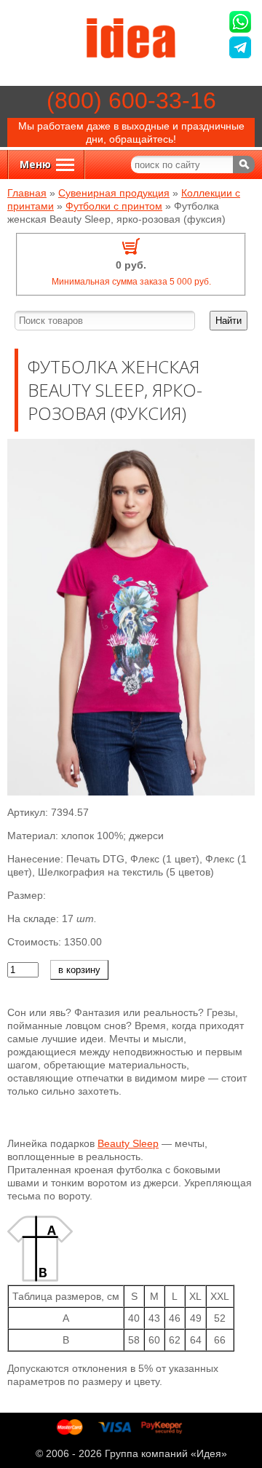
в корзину (79, 969)
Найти (228, 320)
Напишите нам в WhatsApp (242, 23)
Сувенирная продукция (114, 193)
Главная (27, 193)
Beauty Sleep (128, 1143)
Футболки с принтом (114, 206)
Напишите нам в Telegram (242, 49)
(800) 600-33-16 (131, 100)
